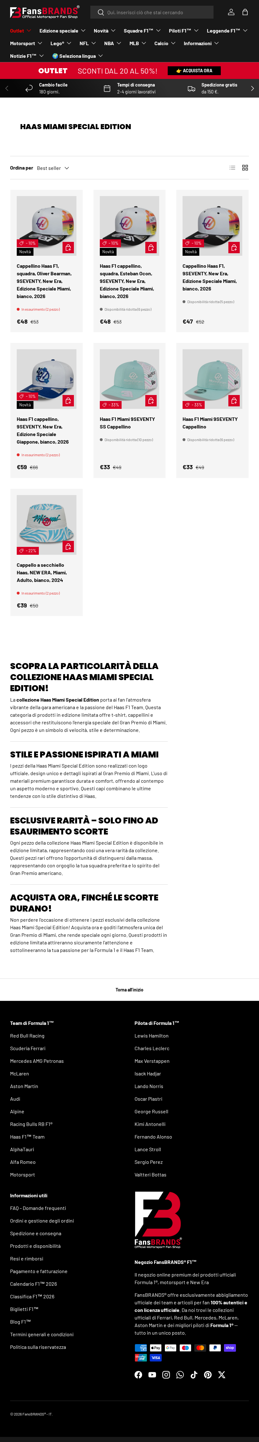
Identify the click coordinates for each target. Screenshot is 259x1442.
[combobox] (152, 12)
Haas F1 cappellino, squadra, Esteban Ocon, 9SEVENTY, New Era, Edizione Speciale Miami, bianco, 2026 (127, 281)
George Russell (151, 1111)
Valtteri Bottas (150, 1174)
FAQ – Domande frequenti (38, 1208)
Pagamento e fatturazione (39, 1271)
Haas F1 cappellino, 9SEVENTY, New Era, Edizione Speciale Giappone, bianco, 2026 (43, 430)
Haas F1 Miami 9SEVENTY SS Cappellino (127, 422)
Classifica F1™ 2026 (32, 1296)
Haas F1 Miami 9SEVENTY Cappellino (210, 422)
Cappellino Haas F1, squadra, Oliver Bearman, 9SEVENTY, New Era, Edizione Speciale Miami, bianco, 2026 (44, 281)
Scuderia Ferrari (27, 1048)
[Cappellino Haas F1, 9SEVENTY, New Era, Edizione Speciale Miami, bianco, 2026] (212, 226)
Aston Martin (24, 1086)
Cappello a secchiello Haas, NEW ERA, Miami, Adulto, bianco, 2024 (42, 572)
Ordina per (21, 168)
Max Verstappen (152, 1061)
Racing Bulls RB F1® (31, 1124)
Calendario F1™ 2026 (33, 1284)
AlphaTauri (22, 1149)
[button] (245, 12)
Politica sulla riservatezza (38, 1347)
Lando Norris (149, 1086)
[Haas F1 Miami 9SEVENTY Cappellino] (212, 379)
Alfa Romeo (23, 1162)
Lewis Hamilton (152, 1035)
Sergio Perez (149, 1162)
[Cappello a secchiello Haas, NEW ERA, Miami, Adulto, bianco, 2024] (46, 525)
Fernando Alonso (153, 1137)
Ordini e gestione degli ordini (42, 1221)
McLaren (19, 1073)
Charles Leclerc (152, 1048)
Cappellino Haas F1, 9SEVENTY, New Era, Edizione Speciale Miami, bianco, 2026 (210, 277)
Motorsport (22, 1174)
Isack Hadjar (148, 1073)
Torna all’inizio (129, 989)
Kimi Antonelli (150, 1124)
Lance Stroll (148, 1149)
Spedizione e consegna (35, 1233)
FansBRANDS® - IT (37, 1414)
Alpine (17, 1111)
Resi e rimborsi (26, 1258)
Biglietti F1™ (24, 1309)
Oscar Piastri (148, 1099)
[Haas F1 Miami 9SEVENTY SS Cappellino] (130, 379)
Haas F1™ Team (27, 1137)
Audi (15, 1099)
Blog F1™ (20, 1322)
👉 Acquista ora (194, 70)
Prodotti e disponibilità (35, 1246)
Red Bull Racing (27, 1035)
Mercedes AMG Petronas (37, 1061)
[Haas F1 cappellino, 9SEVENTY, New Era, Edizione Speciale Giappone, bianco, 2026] (46, 379)
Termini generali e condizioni (42, 1334)
